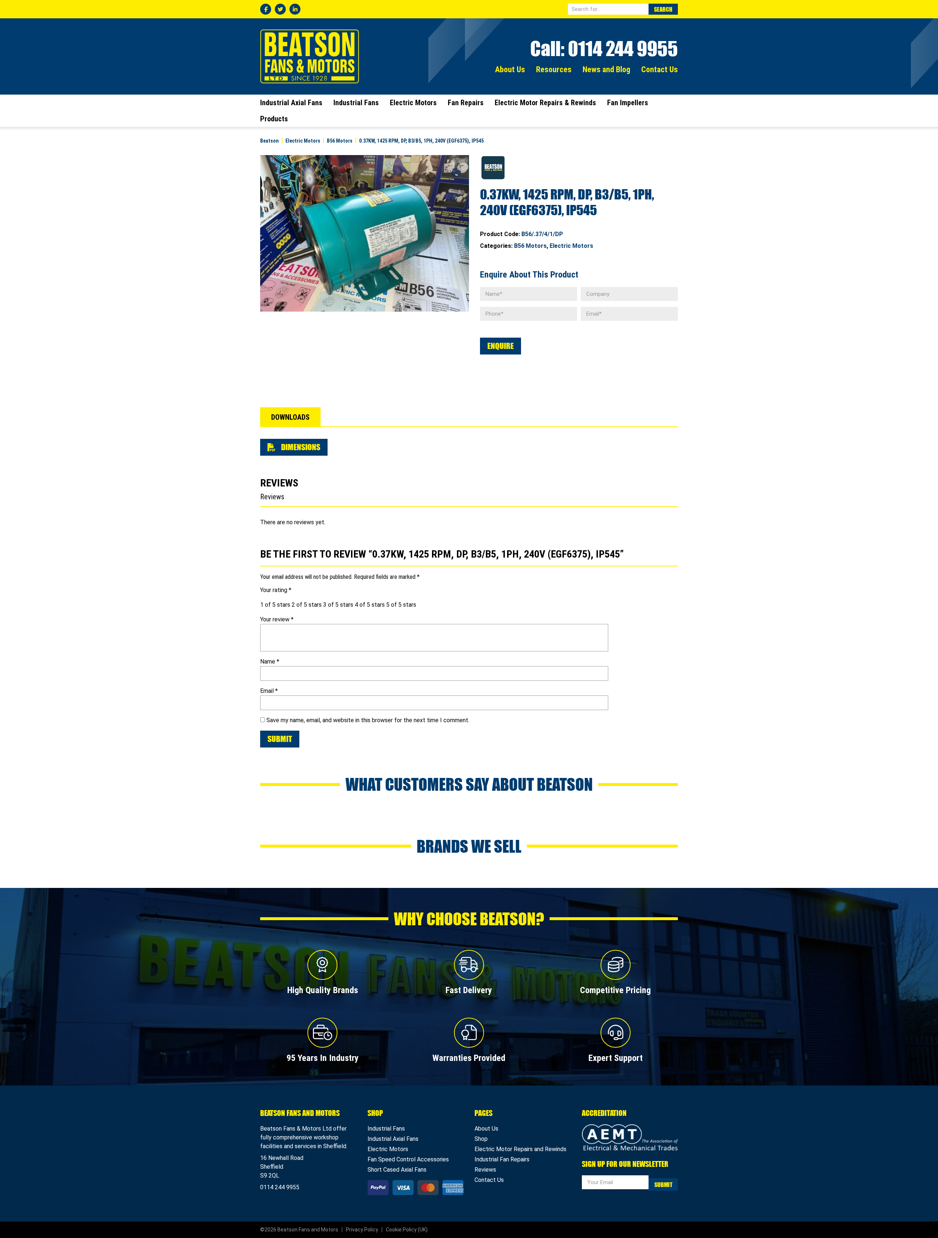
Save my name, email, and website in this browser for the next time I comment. (367, 720)
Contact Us (659, 69)
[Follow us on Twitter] (280, 9)
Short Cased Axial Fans (397, 1169)
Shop (481, 1138)
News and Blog (606, 69)
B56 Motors (530, 245)
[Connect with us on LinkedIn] (294, 9)
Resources (554, 69)
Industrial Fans (356, 102)
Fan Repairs (466, 102)
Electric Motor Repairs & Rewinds (545, 102)
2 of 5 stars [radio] (307, 604)
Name (269, 661)
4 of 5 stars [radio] (370, 604)
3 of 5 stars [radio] (338, 604)
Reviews (485, 1169)
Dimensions (300, 447)
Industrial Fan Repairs (501, 1159)
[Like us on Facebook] (265, 9)
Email (269, 690)
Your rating (275, 590)
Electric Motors (413, 102)
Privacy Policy (362, 1230)
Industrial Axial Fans (291, 102)
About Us (510, 69)
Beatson (309, 56)
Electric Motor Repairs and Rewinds (520, 1149)
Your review (276, 619)
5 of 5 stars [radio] (401, 604)
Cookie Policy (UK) (407, 1230)
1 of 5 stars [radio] (275, 604)
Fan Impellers (627, 102)
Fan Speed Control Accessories (408, 1159)
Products (274, 118)
